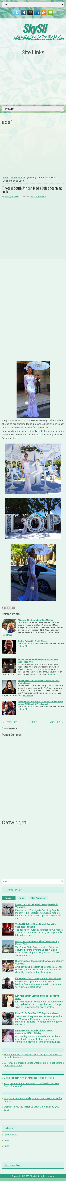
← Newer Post (10, 721)
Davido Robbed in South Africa (32, 641)
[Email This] (3, 608)
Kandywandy (11, 196)
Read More (7, 635)
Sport (7, 1146)
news (6, 1140)
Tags (21, 898)
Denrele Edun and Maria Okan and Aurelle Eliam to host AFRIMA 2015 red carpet (40, 702)
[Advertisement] (33, 80)
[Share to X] (10, 608)
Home (6, 177)
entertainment (18, 177)
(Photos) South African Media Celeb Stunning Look (32, 189)
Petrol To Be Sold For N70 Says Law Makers (37, 1013)
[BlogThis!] (6, 608)
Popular (8, 898)
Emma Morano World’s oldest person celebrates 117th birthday (34, 1032)
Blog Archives (38, 898)
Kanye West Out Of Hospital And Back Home (38, 978)
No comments (38, 196)
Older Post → (56, 721)
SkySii (34, 28)
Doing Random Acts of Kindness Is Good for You (29, 1077)
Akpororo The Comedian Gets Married (35, 620)
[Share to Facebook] (13, 608)
